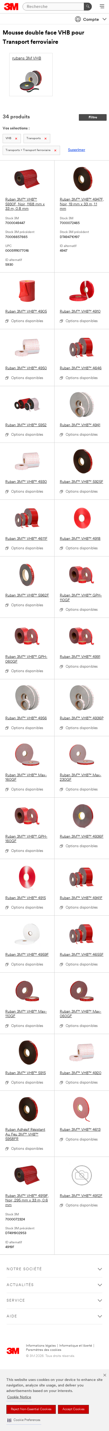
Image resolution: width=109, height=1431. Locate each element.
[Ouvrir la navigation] (102, 7)
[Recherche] (88, 7)
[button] (23, 1420)
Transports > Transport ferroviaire (28, 150)
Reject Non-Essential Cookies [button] (31, 1409)
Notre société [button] (24, 1269)
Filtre (93, 117)
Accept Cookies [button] (73, 1409)
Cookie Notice (19, 1397)
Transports (33, 138)
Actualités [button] (20, 1285)
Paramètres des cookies (43, 1350)
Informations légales (41, 1345)
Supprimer (76, 150)
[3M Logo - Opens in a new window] (11, 7)
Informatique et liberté (75, 1345)
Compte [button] (91, 20)
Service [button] (16, 1301)
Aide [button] (12, 1316)
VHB (8, 138)
